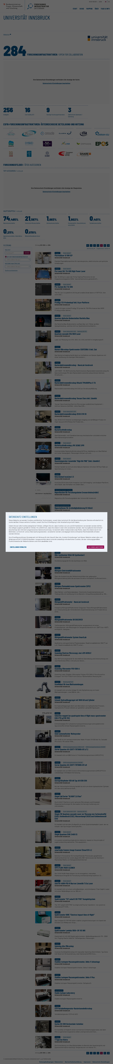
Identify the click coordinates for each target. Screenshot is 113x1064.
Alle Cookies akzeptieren (95, 547)
